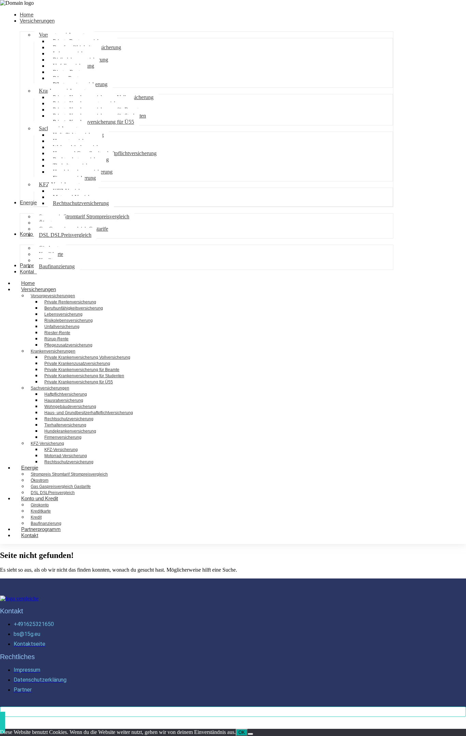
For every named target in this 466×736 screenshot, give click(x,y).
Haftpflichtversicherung (65, 394)
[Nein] (250, 734)
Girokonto (40, 505)
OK (241, 732)
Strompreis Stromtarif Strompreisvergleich (69, 474)
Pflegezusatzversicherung (68, 345)
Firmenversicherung (63, 437)
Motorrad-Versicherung (65, 455)
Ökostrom (39, 480)
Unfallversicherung (61, 326)
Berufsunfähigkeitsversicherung (73, 308)
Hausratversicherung (63, 400)
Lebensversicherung (63, 314)
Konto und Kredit (39, 498)
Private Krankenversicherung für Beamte (81, 369)
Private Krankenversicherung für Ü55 (78, 382)
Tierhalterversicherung (65, 425)
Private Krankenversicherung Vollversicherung (87, 357)
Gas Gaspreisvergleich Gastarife (61, 486)
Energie (29, 468)
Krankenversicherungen (53, 351)
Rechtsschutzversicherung (68, 419)
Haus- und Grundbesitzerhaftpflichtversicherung (88, 412)
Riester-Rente (57, 332)
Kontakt (29, 535)
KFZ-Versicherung (47, 443)
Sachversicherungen (50, 388)
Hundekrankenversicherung (70, 431)
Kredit (36, 517)
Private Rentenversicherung (70, 302)
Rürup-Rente (56, 339)
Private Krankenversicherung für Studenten (84, 375)
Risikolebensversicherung (68, 320)
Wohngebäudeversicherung (70, 406)
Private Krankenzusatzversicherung (77, 363)
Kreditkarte (41, 511)
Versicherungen (38, 289)
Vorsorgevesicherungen (53, 296)
